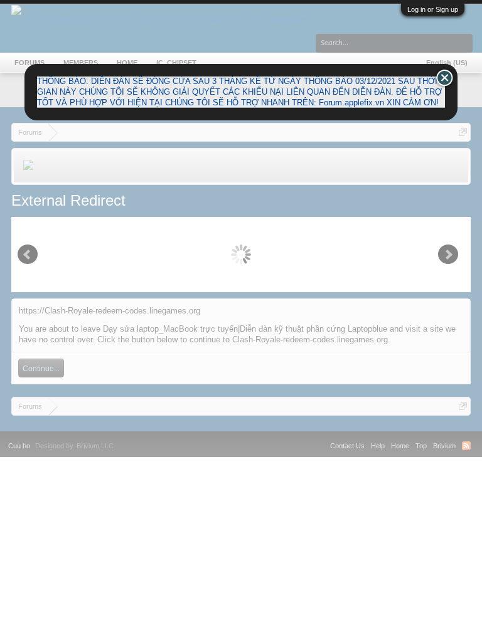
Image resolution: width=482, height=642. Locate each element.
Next (448, 255)
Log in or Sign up (432, 9)
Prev (28, 255)
